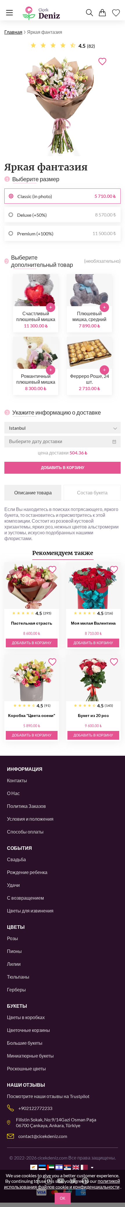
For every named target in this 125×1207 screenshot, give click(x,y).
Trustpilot (80, 1096)
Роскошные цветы (26, 1068)
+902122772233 (35, 1108)
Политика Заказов (26, 806)
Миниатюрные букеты (30, 1055)
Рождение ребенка (27, 872)
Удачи (13, 885)
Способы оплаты (25, 831)
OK (62, 1198)
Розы (12, 938)
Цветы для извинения (30, 910)
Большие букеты (24, 1043)
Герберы (16, 989)
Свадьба (16, 859)
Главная (13, 32)
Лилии (14, 964)
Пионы (14, 951)
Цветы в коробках (26, 1017)
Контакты (17, 780)
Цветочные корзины (28, 1030)
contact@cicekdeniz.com (42, 1136)
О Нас (13, 793)
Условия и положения (30, 819)
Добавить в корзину (62, 468)
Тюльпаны (18, 976)
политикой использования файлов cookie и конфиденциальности (62, 1184)
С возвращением (25, 898)
